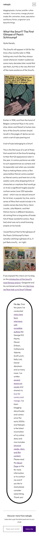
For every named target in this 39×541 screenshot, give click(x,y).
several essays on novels (18, 383)
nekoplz (7, 4)
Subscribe (29, 529)
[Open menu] (34, 4)
